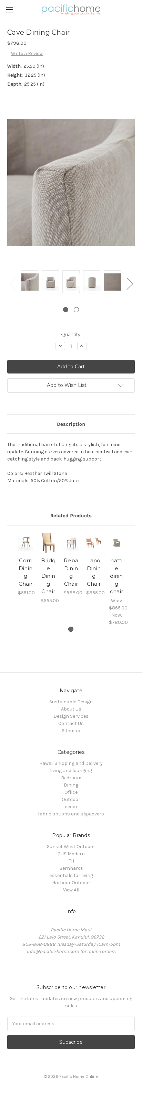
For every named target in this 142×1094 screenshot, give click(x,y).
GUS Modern (71, 854)
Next (129, 283)
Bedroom (71, 778)
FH (71, 861)
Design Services (71, 716)
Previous (12, 283)
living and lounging (71, 770)
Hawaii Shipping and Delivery (71, 763)
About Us (71, 709)
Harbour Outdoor (71, 883)
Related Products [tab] (71, 515)
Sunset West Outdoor (71, 846)
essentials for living (71, 875)
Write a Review (27, 53)
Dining (71, 785)
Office (71, 792)
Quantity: (71, 334)
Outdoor (71, 799)
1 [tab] (65, 309)
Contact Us (71, 723)
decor (71, 807)
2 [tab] (76, 309)
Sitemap (71, 731)
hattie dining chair (116, 576)
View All (71, 890)
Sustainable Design (71, 702)
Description (71, 424)
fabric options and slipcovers (71, 814)
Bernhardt (71, 868)
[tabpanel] (29, 282)
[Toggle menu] (9, 9)
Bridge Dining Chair (48, 576)
